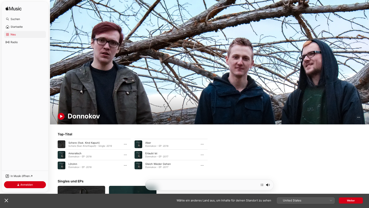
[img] (14, 9)
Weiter (351, 200)
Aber (148, 142)
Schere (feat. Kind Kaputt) (84, 142)
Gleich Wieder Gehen (158, 163)
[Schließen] (6, 200)
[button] (25, 19)
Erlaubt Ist (151, 153)
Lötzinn (72, 163)
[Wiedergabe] (61, 116)
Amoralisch (74, 153)
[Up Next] (262, 185)
